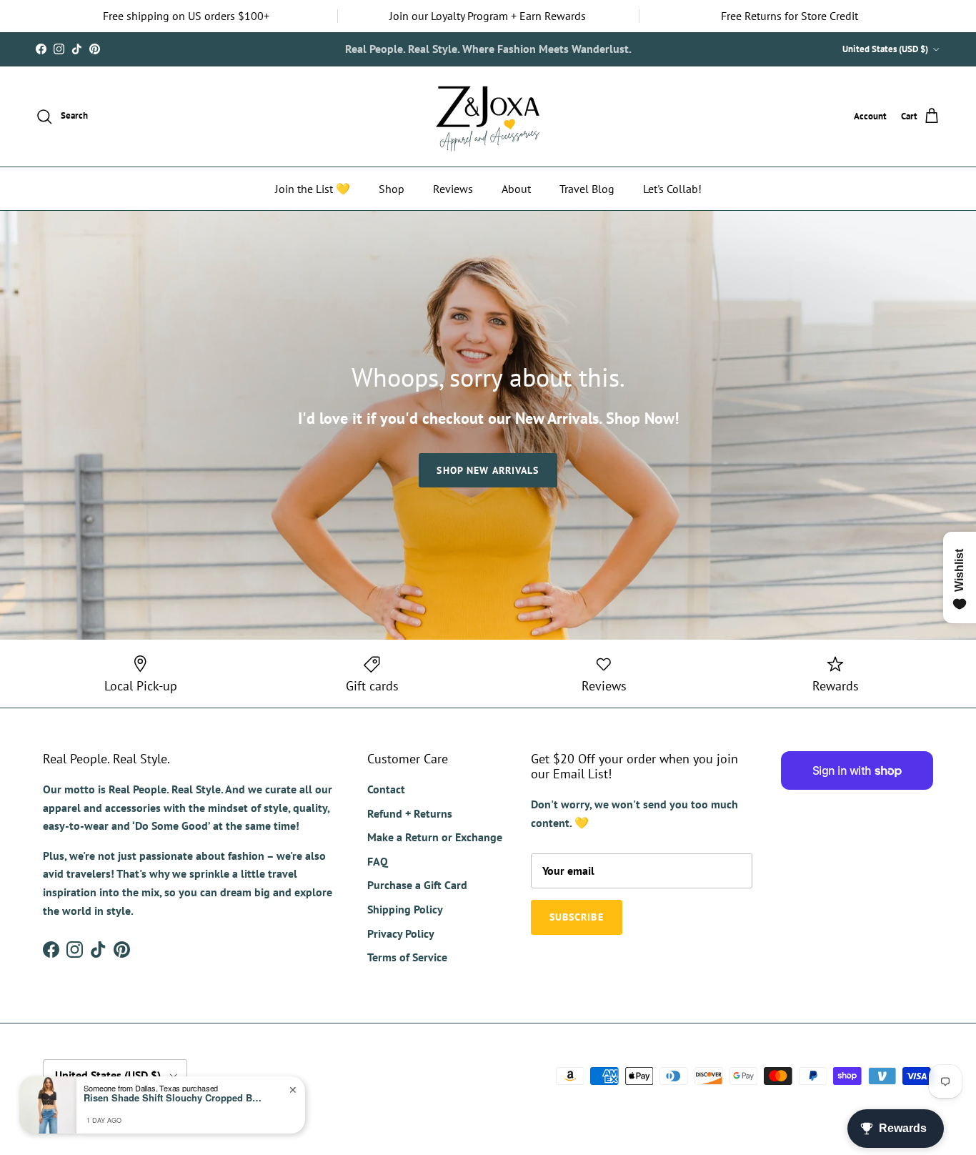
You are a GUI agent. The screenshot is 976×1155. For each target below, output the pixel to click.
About (516, 189)
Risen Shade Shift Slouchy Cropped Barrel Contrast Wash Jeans (173, 1098)
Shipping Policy (405, 909)
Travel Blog (586, 189)
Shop (391, 189)
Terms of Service (407, 957)
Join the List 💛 (312, 189)
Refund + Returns (409, 813)
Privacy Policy (400, 933)
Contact (386, 789)
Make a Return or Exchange (434, 837)
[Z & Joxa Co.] (488, 116)
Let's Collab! (672, 189)
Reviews (453, 189)
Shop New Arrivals (488, 470)
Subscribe (539, 49)
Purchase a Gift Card (417, 885)
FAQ (377, 861)
